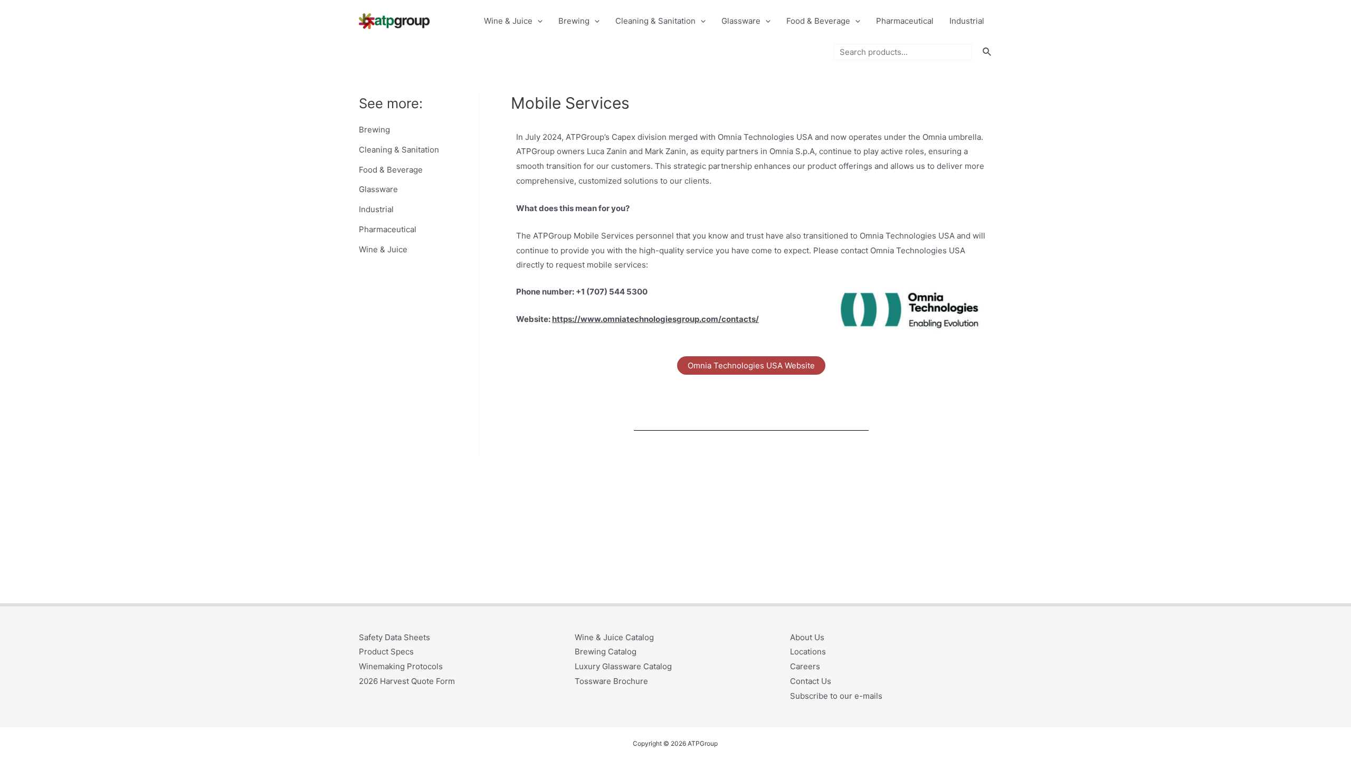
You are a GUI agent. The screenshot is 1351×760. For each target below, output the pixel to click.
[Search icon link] (987, 52)
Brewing (573, 21)
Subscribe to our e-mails (836, 696)
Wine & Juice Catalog (614, 637)
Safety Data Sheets (394, 637)
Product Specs (386, 652)
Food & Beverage (818, 21)
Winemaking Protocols (401, 666)
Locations (808, 652)
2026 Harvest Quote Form (407, 681)
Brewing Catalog (605, 652)
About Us (807, 637)
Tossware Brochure (611, 681)
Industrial (966, 21)
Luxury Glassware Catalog (623, 666)
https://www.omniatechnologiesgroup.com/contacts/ (655, 319)
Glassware (740, 21)
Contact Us (810, 681)
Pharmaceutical (905, 21)
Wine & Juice (508, 21)
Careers (805, 666)
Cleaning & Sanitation (655, 21)
